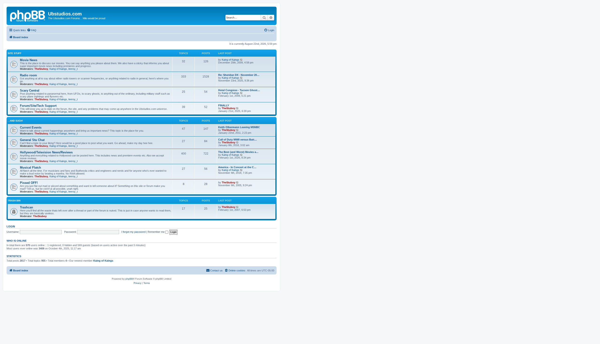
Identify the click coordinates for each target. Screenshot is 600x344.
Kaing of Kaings (58, 68)
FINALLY (223, 105)
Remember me (156, 231)
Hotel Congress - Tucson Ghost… (239, 90)
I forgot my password (133, 231)
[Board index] (28, 15)
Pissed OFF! (29, 183)
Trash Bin (14, 200)
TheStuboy (41, 68)
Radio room (28, 75)
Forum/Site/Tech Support (38, 105)
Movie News (28, 60)
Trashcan (26, 207)
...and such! (15, 120)
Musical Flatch (30, 167)
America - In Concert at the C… (237, 167)
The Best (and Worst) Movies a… (238, 152)
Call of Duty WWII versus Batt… (237, 139)
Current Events (30, 127)
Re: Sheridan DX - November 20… (238, 75)
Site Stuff (14, 53)
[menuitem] (31, 30)
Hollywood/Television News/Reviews (46, 152)
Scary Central (29, 90)
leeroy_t (73, 68)
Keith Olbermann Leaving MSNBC (239, 127)
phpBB (129, 278)
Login (11, 226)
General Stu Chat (32, 140)
